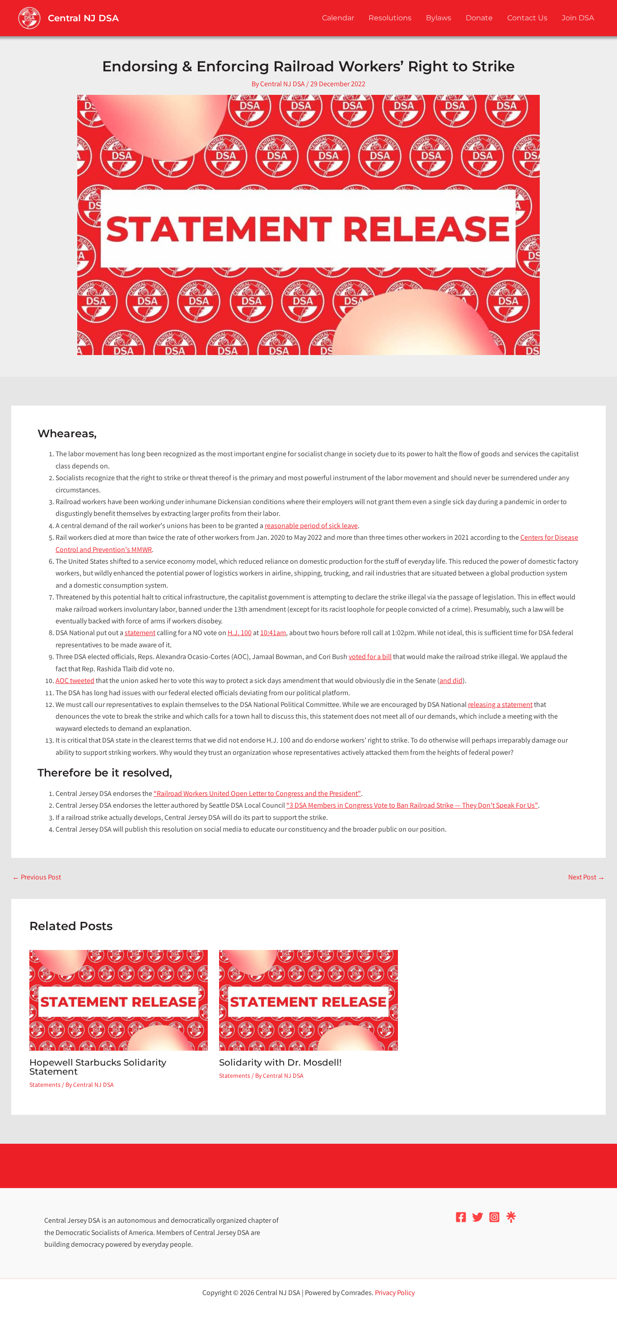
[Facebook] (461, 1217)
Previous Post (36, 878)
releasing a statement (500, 705)
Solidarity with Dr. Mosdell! (280, 1062)
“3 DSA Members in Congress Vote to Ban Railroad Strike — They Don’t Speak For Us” (412, 806)
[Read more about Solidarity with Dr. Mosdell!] (308, 1000)
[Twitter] (477, 1217)
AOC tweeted (75, 681)
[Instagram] (494, 1217)
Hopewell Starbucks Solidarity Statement (97, 1067)
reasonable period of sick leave (311, 526)
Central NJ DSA (83, 18)
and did (451, 681)
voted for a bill (370, 657)
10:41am (273, 633)
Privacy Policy (395, 1293)
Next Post (586, 878)
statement (140, 633)
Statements (45, 1085)
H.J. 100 (240, 633)
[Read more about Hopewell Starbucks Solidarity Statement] (118, 1000)
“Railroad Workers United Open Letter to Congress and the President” (257, 794)
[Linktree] (511, 1217)
